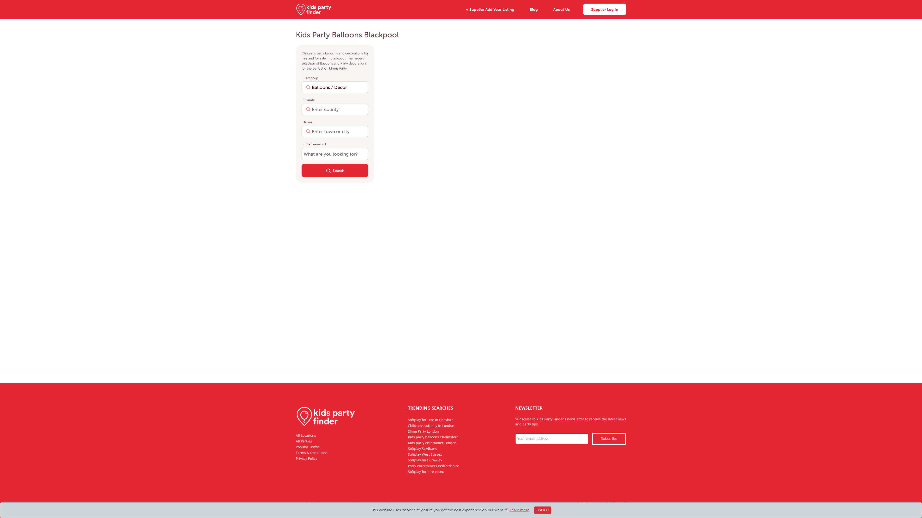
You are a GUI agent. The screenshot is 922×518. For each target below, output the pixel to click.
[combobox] (335, 87)
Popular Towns (308, 447)
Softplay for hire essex (426, 472)
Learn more (519, 509)
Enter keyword (314, 144)
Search (339, 170)
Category (310, 78)
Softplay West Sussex (425, 454)
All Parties (304, 441)
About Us (561, 9)
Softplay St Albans (422, 449)
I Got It (542, 510)
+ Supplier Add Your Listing (490, 9)
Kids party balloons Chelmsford (433, 437)
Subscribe (609, 439)
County (309, 100)
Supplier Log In (604, 9)
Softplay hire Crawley (425, 460)
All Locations (306, 435)
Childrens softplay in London (431, 426)
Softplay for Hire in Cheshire (431, 420)
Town (307, 122)
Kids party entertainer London (432, 443)
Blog (534, 9)
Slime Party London (423, 431)
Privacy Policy (306, 458)
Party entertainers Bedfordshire (433, 466)
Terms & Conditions (312, 453)
